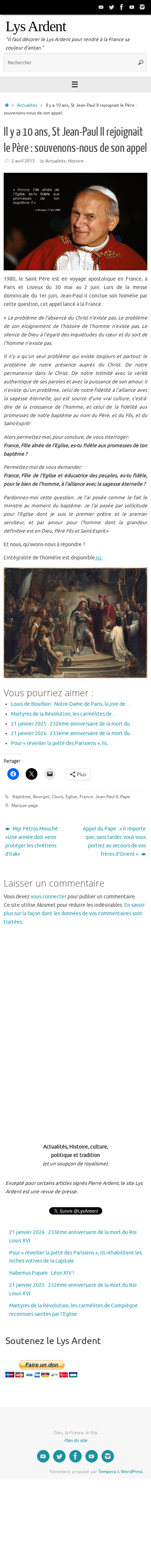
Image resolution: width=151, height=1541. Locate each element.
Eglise (71, 797)
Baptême (21, 797)
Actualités (27, 105)
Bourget (41, 797)
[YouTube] (101, 7)
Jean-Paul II (106, 797)
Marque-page (24, 805)
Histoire (76, 161)
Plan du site (75, 1440)
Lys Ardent (35, 26)
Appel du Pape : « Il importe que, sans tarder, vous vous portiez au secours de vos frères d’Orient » (114, 841)
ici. (99, 558)
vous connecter (48, 897)
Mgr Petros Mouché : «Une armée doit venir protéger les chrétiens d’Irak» (32, 841)
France (86, 797)
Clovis (57, 797)
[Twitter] (111, 7)
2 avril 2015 (23, 161)
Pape (125, 797)
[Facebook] (122, 7)
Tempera (107, 1472)
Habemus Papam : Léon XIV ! (41, 1273)
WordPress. (132, 1472)
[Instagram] (142, 7)
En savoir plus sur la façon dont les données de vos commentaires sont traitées (74, 913)
